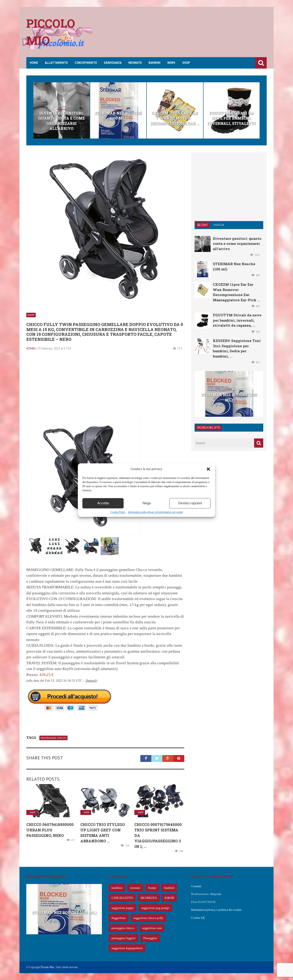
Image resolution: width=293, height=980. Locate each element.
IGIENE (169, 898)
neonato (135, 887)
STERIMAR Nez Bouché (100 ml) (118, 115)
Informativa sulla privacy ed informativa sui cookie (155, 512)
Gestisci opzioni (190, 503)
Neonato (135, 63)
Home (34, 63)
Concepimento (86, 63)
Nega (147, 503)
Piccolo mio (50, 32)
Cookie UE (198, 917)
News (171, 63)
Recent (202, 225)
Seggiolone (118, 918)
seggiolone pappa (122, 908)
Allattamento (56, 63)
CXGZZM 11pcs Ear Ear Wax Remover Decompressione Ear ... (174, 118)
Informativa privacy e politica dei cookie (216, 909)
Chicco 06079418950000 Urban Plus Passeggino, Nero (50, 830)
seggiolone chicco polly (148, 918)
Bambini (154, 63)
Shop (186, 63)
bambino (116, 887)
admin (30, 348)
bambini (169, 887)
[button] (208, 469)
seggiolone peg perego (155, 908)
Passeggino (150, 938)
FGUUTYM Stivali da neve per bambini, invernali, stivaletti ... (231, 121)
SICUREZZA (149, 898)
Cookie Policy (118, 512)
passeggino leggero (123, 938)
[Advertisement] (183, 35)
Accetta (103, 503)
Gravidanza (113, 63)
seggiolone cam (152, 928)
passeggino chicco (53, 738)
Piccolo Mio (47, 967)
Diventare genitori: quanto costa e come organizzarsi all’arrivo (61, 121)
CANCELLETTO (122, 898)
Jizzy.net (215, 894)
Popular (219, 225)
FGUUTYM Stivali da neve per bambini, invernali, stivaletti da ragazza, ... (237, 320)
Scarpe (152, 887)
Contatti (196, 886)
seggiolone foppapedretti (127, 948)
